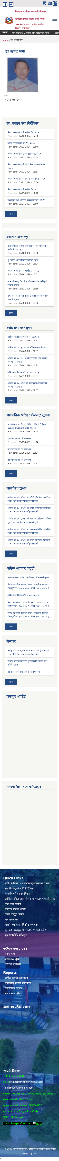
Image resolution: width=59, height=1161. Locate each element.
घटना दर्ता (10, 953)
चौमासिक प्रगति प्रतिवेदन (18, 983)
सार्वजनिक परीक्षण (13, 993)
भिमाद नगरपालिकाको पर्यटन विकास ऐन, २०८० (26, 178)
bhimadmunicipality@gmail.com (26, 1081)
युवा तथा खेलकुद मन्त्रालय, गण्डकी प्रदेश (25, 929)
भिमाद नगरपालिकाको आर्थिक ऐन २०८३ (23, 270)
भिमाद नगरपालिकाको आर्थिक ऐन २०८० (23, 189)
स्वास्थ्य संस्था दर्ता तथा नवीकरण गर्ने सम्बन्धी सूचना (28, 577)
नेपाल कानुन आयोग (14, 914)
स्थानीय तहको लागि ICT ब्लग (19, 888)
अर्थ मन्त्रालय (11, 919)
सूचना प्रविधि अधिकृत (16, 935)
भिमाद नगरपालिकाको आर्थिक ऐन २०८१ (23, 132)
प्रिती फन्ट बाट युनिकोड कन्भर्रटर (21, 924)
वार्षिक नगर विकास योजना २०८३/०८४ (23, 336)
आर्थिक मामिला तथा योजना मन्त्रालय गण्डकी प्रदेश (30, 898)
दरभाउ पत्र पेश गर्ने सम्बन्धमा (19, 438)
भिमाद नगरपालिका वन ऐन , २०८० (21, 143)
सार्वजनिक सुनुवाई (13, 988)
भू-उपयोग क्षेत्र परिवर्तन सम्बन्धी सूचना (23, 260)
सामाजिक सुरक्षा (12, 959)
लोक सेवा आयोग (13, 904)
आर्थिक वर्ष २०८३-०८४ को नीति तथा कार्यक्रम (27, 347)
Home (5, 40)
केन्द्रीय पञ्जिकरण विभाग (17, 893)
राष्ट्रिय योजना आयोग (15, 909)
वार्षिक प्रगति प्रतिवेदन (16, 978)
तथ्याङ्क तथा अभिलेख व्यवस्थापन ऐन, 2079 (26, 200)
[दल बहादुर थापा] (22, 74)
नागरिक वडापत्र (13, 964)
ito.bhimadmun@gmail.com (18, 1087)
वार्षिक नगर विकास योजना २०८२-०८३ (23, 372)
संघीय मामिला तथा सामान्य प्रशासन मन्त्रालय (27, 883)
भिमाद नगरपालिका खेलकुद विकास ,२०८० (24, 153)
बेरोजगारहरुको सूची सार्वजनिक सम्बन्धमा (24, 671)
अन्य (11, 213)
